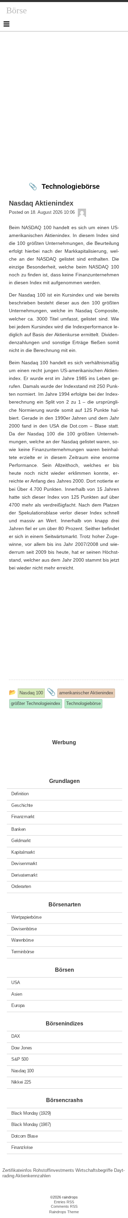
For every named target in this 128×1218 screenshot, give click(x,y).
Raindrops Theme (64, 1212)
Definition (19, 793)
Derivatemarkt (24, 874)
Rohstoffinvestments (53, 1170)
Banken (18, 828)
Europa (18, 1005)
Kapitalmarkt (22, 851)
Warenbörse (22, 940)
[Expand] (6, 23)
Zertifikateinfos (17, 1170)
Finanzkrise (22, 1147)
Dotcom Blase (24, 1135)
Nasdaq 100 (22, 1070)
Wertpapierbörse (26, 917)
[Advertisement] (64, 95)
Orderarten (21, 886)
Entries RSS (64, 1202)
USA (15, 982)
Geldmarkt (21, 840)
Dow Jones (21, 1047)
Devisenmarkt (24, 863)
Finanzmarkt (22, 816)
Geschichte (21, 805)
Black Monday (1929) (31, 1112)
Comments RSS (64, 1206)
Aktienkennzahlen (33, 1175)
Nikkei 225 (21, 1082)
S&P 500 (19, 1059)
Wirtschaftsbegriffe (94, 1170)
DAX (15, 1036)
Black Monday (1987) (31, 1124)
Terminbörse (22, 951)
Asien (16, 993)
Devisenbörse (24, 928)
